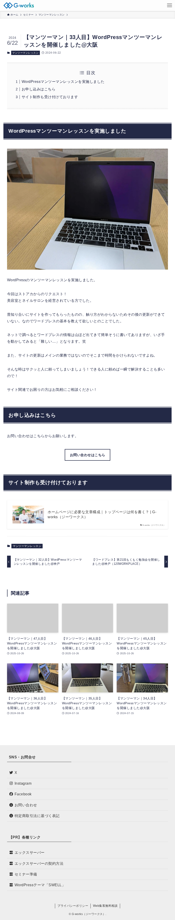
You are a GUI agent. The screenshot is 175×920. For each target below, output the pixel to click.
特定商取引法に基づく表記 (37, 816)
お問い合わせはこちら (87, 455)
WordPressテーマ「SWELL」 (40, 885)
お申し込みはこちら (39, 89)
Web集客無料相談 (105, 905)
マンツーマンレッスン (25, 52)
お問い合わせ (26, 805)
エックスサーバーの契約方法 (39, 863)
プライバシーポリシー (72, 905)
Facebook (23, 794)
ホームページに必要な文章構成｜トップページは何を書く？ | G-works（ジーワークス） (102, 514)
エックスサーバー (30, 852)
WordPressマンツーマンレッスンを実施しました (63, 82)
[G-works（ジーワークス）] (18, 5)
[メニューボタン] (169, 5)
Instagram (23, 783)
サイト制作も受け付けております (50, 97)
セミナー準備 (26, 874)
